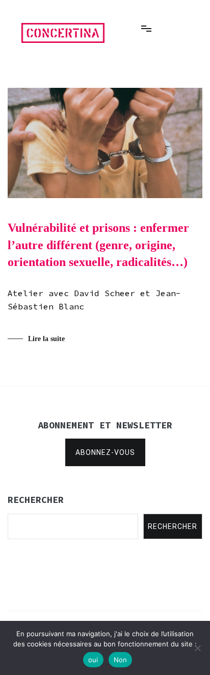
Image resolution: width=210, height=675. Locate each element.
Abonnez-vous (105, 452)
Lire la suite (46, 339)
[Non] (197, 648)
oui (93, 660)
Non (120, 660)
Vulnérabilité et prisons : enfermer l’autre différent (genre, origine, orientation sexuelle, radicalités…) (98, 245)
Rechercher (172, 526)
